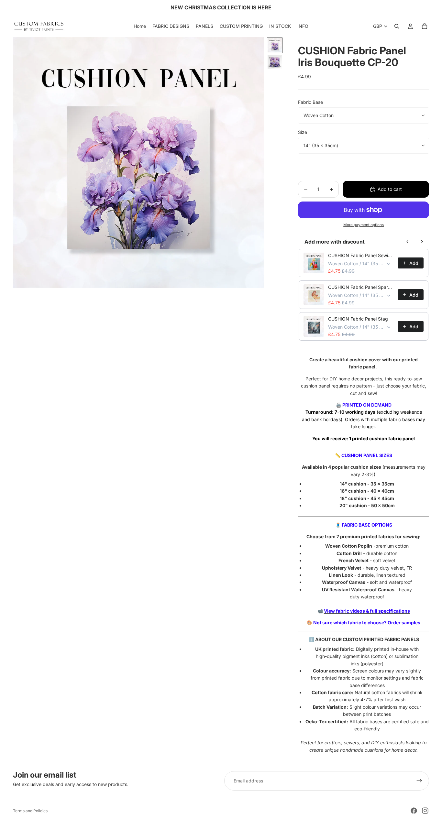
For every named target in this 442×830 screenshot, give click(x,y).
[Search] (397, 26)
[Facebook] (414, 810)
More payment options (363, 225)
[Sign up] (419, 781)
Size (302, 132)
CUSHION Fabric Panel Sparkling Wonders (361, 287)
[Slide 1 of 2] (275, 45)
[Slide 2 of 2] (275, 62)
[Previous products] (408, 241)
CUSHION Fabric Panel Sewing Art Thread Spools (361, 255)
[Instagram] (425, 810)
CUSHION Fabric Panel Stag (358, 319)
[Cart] (424, 26)
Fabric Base (310, 102)
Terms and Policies (30, 810)
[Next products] (422, 241)
